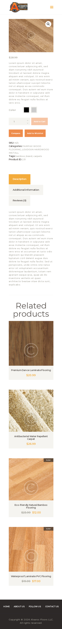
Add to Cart (39, 121)
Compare (15, 133)
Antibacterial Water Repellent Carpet (31, 437)
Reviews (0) (19, 200)
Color (12, 110)
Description (19, 179)
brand (29, 156)
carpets (37, 156)
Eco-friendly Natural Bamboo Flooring (31, 506)
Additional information (26, 189)
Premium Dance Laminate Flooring (31, 370)
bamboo (20, 156)
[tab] (19, 179)
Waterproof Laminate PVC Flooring (31, 576)
